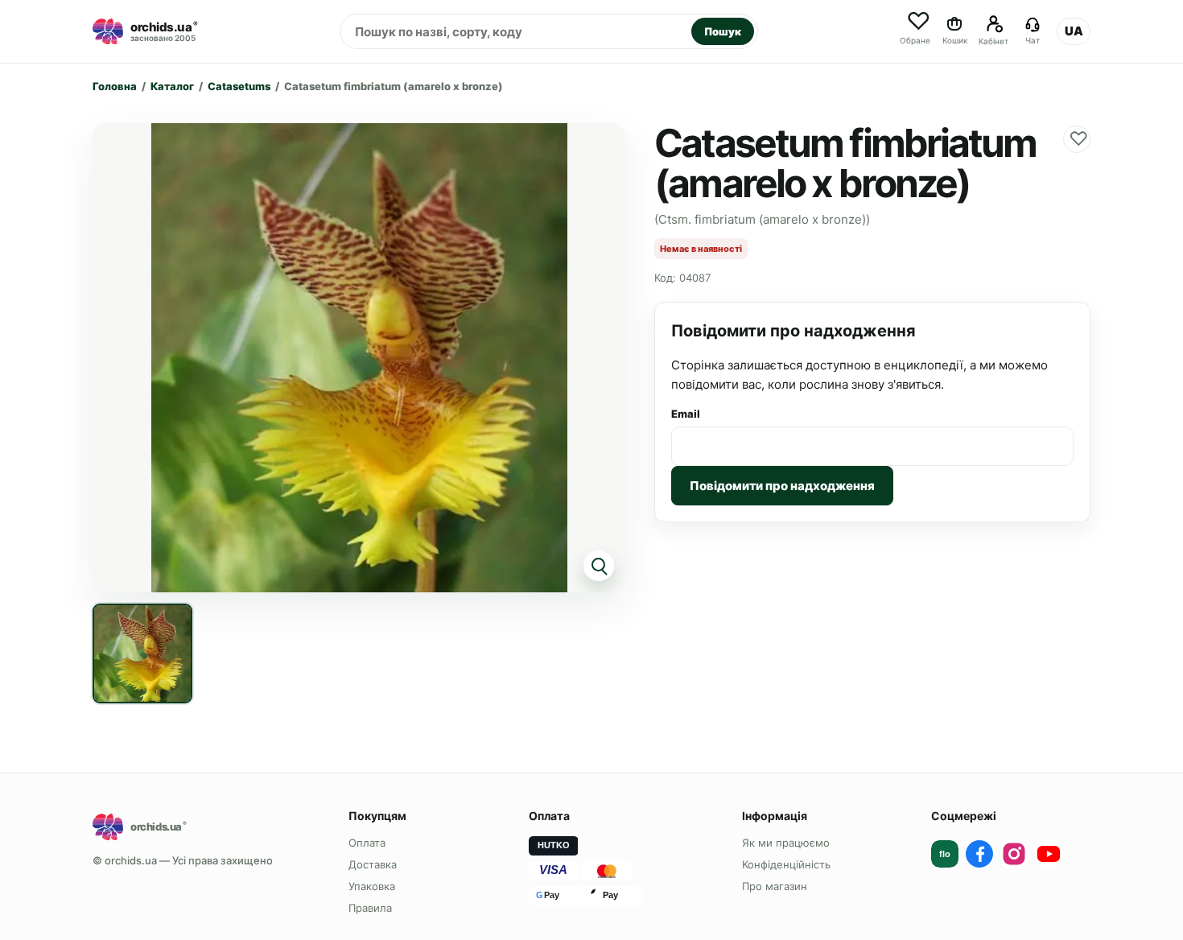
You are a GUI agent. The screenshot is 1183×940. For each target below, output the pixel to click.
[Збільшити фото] (359, 357)
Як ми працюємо (786, 842)
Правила (370, 907)
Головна (115, 86)
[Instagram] (1014, 854)
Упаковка (371, 886)
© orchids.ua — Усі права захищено (183, 860)
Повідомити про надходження (782, 485)
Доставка (372, 864)
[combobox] (515, 31)
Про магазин (774, 886)
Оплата (366, 842)
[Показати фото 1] (142, 653)
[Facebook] (979, 854)
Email (685, 413)
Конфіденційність (786, 864)
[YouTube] (1048, 854)
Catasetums (239, 86)
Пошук (722, 31)
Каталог (172, 86)
